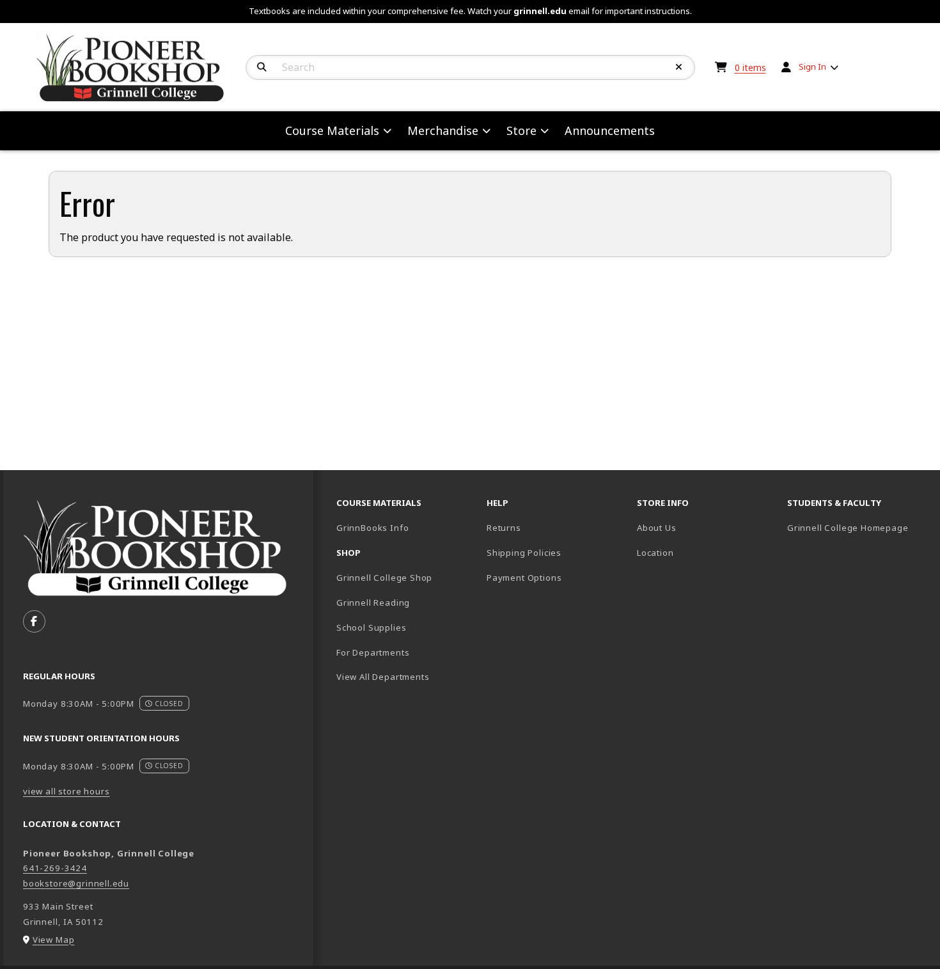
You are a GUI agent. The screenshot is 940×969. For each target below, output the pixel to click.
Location (655, 552)
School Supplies (371, 627)
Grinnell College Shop (384, 577)
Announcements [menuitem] (610, 130)
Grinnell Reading (373, 602)
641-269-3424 (55, 868)
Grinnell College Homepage (857, 527)
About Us (657, 527)
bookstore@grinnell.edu (76, 883)
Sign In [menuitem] (812, 66)
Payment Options (524, 577)
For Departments (372, 652)
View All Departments (383, 676)
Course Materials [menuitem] (332, 130)
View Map (54, 939)
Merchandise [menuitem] (442, 130)
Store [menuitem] (521, 130)
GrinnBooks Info (406, 527)
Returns (504, 527)
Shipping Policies (524, 552)
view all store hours (66, 791)
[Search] (262, 67)
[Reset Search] (679, 67)
